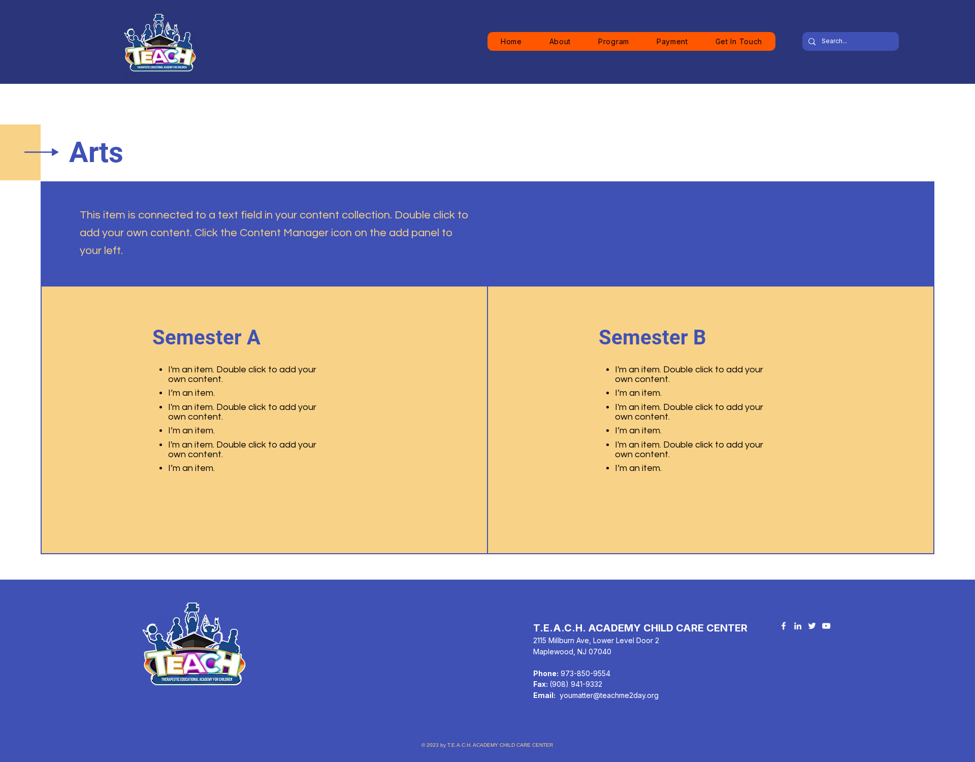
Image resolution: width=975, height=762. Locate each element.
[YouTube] (826, 626)
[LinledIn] (798, 626)
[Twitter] (812, 626)
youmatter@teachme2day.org (609, 695)
